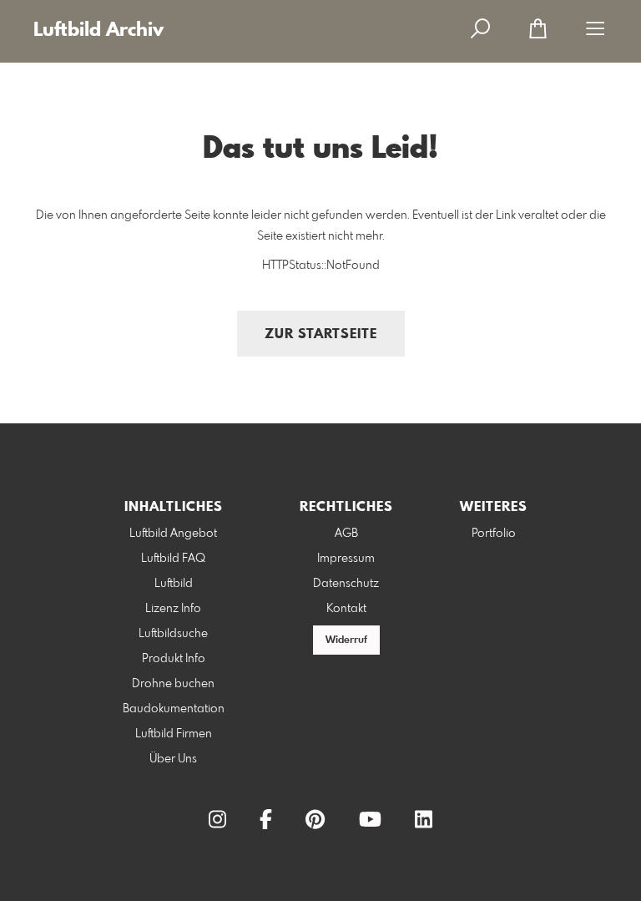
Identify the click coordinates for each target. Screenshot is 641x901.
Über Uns (173, 759)
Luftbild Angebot (173, 533)
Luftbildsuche (173, 634)
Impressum (346, 558)
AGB (346, 533)
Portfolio (494, 533)
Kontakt (346, 609)
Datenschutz (346, 584)
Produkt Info (173, 659)
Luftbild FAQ (173, 558)
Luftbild (173, 584)
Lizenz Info (173, 609)
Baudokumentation (174, 709)
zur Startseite (321, 334)
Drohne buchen (173, 684)
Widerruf (346, 640)
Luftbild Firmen (173, 734)
